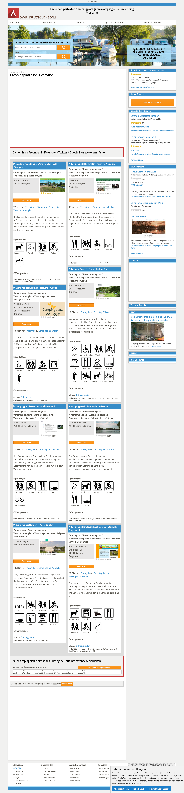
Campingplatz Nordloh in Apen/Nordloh (34, 524)
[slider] (45, 193)
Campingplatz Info (22, 780)
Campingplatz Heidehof (103, 207)
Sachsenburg (141, 216)
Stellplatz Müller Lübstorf (143, 171)
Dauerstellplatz (84, 263)
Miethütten (95, 263)
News (133, 312)
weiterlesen (156, 346)
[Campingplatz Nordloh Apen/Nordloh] (52, 552)
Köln (137, 150)
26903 (72, 553)
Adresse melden (152, 22)
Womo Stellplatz (106, 263)
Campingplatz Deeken (49, 449)
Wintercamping (111, 519)
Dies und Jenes (137, 359)
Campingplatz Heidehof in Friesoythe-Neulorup (93, 164)
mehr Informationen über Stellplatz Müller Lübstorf (151, 196)
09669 (133, 216)
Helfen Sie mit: (137, 94)
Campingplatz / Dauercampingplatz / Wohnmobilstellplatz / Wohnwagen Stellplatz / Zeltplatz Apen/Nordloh (39, 533)
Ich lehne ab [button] (139, 789)
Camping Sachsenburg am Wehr (147, 202)
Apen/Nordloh (27, 544)
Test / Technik (117, 22)
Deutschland (20, 771)
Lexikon (47, 768)
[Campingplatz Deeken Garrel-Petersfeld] (52, 433)
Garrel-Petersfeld (28, 426)
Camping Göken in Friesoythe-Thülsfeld (89, 269)
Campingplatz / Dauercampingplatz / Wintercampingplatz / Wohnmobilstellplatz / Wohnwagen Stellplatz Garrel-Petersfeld (33, 414)
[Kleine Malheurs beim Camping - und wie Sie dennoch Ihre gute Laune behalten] (147, 341)
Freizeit (18, 784)
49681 (17, 426)
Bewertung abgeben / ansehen (143, 87)
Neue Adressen (137, 166)
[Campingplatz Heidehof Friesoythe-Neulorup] (108, 191)
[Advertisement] (67, 724)
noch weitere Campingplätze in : (36, 683)
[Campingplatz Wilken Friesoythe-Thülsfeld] (52, 315)
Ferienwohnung (41, 519)
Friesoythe (25, 183)
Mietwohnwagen (139, 764)
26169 (17, 183)
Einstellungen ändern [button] (159, 789)
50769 (133, 150)
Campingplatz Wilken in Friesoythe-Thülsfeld (36, 287)
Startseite (15, 22)
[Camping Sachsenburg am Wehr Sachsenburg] (149, 238)
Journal (80, 22)
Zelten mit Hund (27, 281)
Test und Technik (138, 305)
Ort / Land (24, 72)
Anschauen (26, 200)
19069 (133, 185)
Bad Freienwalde (142, 127)
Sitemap (75, 777)
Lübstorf (139, 185)
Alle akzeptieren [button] (121, 789)
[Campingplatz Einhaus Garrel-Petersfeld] (108, 433)
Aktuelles (76, 768)
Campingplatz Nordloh (49, 568)
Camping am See (84, 398)
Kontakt (75, 771)
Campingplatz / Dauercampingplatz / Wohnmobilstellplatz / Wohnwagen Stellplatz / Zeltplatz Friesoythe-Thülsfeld (94, 277)
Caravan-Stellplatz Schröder (145, 115)
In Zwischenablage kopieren (99, 668)
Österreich (19, 774)
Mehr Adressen (137, 160)
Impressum (76, 774)
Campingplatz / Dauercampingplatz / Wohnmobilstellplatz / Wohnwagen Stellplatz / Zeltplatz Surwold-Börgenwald (94, 538)
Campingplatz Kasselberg (143, 137)
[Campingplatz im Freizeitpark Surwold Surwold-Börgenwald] (108, 557)
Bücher (46, 774)
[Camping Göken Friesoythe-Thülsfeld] (108, 296)
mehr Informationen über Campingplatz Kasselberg (151, 154)
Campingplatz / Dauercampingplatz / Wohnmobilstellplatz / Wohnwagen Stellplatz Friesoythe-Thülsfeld (34, 296)
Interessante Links (51, 777)
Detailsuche (49, 22)
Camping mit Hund (30, 279)
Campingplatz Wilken (48, 330)
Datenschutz (77, 780)
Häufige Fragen (50, 771)
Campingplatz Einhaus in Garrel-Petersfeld (90, 406)
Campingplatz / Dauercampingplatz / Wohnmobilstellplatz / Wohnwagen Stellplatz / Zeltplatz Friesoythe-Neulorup (94, 172)
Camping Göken (101, 312)
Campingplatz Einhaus (104, 449)
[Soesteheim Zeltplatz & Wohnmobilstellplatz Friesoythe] (52, 191)
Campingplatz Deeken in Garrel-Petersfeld (35, 406)
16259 (133, 127)
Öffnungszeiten (83, 395)
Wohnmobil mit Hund (46, 279)
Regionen (18, 777)
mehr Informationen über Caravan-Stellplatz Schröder (152, 130)
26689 (17, 544)
